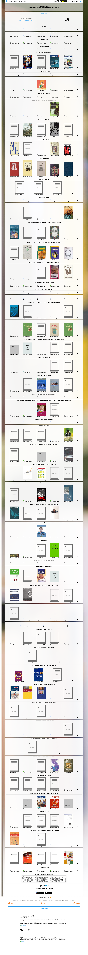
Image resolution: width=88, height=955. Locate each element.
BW (61, 1)
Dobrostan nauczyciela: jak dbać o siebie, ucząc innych (31, 912)
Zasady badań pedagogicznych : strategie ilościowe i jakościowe (31, 880)
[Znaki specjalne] (68, 20)
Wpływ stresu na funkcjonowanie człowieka (29, 929)
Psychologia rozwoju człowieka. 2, (56, 881)
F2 (77, 1)
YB (63, 1)
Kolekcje (31, 20)
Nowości (10, 1)
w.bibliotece (38, 900)
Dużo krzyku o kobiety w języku (56, 878)
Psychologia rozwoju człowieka (26, 881)
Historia (15, 1)
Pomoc (20, 1)
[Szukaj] (68, 19)
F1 (74, 1)
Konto (25, 1)
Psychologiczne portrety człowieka (27, 878)
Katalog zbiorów (44, 13)
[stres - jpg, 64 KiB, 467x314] (22, 941)
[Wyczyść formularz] (66, 20)
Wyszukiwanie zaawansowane (24, 20)
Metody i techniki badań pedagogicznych (27, 877)
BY (65, 1)
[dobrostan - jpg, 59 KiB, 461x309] (23, 925)
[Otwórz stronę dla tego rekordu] (14, 29)
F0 (72, 1)
